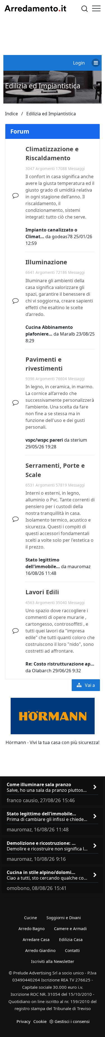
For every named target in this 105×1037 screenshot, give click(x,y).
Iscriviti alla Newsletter (52, 961)
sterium (79, 440)
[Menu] (96, 8)
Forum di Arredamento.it (35, 8)
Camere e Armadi (70, 928)
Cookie (39, 1021)
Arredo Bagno (31, 928)
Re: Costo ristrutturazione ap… (59, 664)
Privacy (24, 1021)
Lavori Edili (42, 592)
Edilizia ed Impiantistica (42, 85)
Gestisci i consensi (72, 1021)
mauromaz (79, 566)
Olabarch (42, 670)
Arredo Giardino (40, 950)
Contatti (72, 950)
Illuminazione (46, 262)
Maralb (67, 334)
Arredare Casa (36, 939)
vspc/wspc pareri (44, 440)
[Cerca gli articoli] (84, 8)
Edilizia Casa (71, 939)
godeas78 (62, 236)
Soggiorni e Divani (63, 917)
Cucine (30, 917)
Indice (11, 114)
